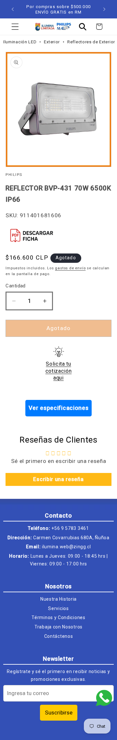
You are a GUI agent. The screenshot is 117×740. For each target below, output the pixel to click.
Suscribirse (58, 712)
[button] (15, 26)
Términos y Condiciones (58, 617)
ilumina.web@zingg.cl (66, 546)
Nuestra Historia (58, 599)
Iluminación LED (20, 41)
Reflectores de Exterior (91, 41)
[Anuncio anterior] (13, 9)
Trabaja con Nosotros (58, 626)
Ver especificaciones (59, 407)
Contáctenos (58, 636)
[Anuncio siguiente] (104, 9)
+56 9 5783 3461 (70, 528)
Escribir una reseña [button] (58, 479)
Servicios (58, 608)
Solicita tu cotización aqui (59, 371)
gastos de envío (70, 268)
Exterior (52, 41)
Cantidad (16, 286)
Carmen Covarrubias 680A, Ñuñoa (71, 537)
